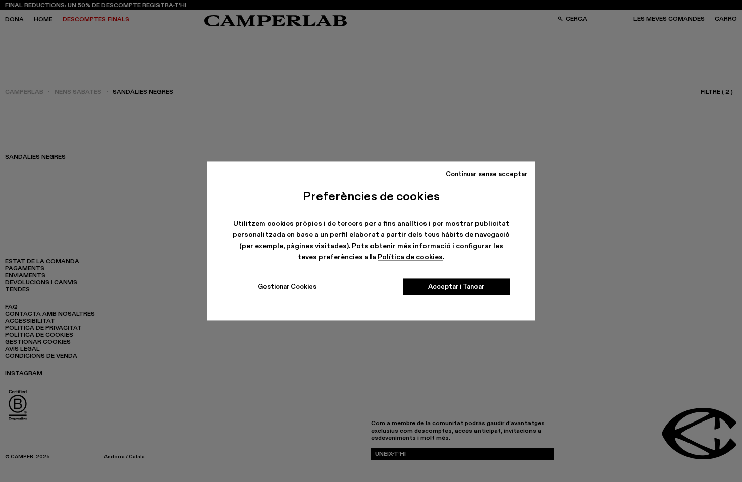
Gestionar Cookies (287, 287)
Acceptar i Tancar (456, 287)
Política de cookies (410, 256)
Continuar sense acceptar (486, 174)
